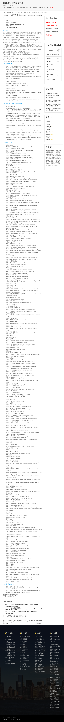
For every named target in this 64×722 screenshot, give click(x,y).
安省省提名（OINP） (55, 677)
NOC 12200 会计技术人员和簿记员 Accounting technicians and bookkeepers (21, 612)
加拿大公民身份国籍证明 (52, 26)
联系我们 (46, 7)
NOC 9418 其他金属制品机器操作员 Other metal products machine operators (12, 622)
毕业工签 (56, 29)
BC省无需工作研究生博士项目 (55, 664)
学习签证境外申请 (50, 65)
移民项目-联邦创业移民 (54, 656)
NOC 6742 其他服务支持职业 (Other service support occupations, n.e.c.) (24, 608)
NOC (13, 13)
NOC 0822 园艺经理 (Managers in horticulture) (17, 610)
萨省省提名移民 (54, 666)
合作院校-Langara (24, 657)
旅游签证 (49, 58)
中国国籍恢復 (38, 669)
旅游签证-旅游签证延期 (10, 640)
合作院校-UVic (23, 643)
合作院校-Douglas (24, 655)
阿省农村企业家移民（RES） (55, 683)
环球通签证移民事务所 (13, 3)
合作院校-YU (23, 651)
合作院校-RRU (23, 652)
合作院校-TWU (23, 641)
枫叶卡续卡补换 (39, 654)
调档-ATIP (37, 657)
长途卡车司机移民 (54, 704)
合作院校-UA (23, 646)
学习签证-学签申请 (10, 646)
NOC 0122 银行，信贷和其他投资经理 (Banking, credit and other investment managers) (22, 605)
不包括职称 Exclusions (11, 28)
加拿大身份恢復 (39, 668)
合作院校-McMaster (25, 654)
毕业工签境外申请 (50, 75)
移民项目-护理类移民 (54, 659)
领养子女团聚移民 (54, 707)
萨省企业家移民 (54, 668)
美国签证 (48, 139)
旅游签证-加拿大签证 (10, 637)
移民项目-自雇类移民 (54, 653)
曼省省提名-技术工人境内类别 (54, 672)
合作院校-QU (23, 647)
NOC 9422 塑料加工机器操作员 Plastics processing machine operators (33, 622)
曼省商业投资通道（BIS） (54, 675)
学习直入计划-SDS (24, 665)
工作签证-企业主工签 (10, 661)
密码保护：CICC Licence (51, 98)
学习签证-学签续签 (10, 649)
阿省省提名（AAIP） (55, 680)
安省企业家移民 (54, 679)
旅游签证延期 (55, 32)
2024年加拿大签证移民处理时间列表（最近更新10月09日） (53, 109)
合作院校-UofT (23, 644)
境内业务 (22, 7)
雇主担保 (54, 22)
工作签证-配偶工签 (10, 655)
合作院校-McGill (24, 649)
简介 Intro (8, 21)
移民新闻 (35, 7)
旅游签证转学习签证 (10, 647)
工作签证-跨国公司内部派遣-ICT (40, 643)
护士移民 (52, 706)
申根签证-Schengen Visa (40, 662)
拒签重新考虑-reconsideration (39, 659)
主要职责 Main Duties (11, 22)
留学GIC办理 (23, 669)
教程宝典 (40, 7)
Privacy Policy (12, 719)
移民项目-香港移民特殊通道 (54, 695)
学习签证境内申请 (50, 70)
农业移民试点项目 (54, 698)
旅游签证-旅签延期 (40, 646)
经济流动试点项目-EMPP (10, 664)
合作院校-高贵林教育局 (25, 661)
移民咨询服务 (49, 35)
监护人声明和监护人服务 (25, 667)
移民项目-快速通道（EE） (54, 637)
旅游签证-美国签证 (10, 643)
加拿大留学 (16, 7)
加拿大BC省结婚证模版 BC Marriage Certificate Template (52, 94)
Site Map (18, 719)
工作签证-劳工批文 (10, 654)
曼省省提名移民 (54, 669)
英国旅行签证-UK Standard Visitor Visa (40, 665)
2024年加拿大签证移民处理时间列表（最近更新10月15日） (53, 105)
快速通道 (48, 22)
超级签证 (49, 61)
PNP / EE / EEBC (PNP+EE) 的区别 (54, 643)
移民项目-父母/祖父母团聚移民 (55, 650)
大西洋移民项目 (54, 699)
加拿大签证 (9, 7)
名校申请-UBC (23, 638)
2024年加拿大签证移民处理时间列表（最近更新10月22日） (53, 101)
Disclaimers (6, 719)
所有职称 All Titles (10, 26)
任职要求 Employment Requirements (15, 24)
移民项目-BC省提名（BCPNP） (55, 640)
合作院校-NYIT (23, 658)
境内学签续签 (49, 29)
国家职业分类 (22, 616)
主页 (4, 7)
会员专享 (48, 122)
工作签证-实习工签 (10, 658)
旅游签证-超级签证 (10, 644)
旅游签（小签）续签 (40, 651)
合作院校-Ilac (23, 663)
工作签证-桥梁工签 (40, 638)
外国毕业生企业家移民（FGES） (55, 689)
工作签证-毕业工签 (10, 657)
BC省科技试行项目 (54, 662)
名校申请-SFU (23, 640)
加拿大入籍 (38, 652)
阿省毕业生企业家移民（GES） (55, 686)
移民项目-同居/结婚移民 (55, 646)
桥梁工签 (48, 32)
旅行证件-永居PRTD (10, 652)
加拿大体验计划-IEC (10, 651)
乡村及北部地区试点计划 (55, 702)
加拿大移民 (29, 7)
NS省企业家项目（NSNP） (54, 692)
